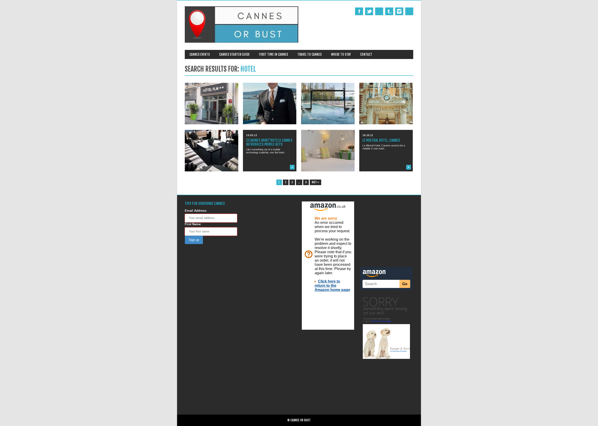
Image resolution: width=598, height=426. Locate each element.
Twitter (369, 11)
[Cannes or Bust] (241, 41)
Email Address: (196, 210)
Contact (366, 54)
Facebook (359, 11)
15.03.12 (251, 135)
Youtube (379, 11)
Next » (315, 182)
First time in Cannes (273, 54)
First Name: (193, 224)
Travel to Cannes (309, 54)
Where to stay (341, 54)
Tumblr (389, 11)
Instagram (399, 11)
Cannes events (199, 54)
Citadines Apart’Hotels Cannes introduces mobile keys (269, 142)
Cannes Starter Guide (234, 54)
